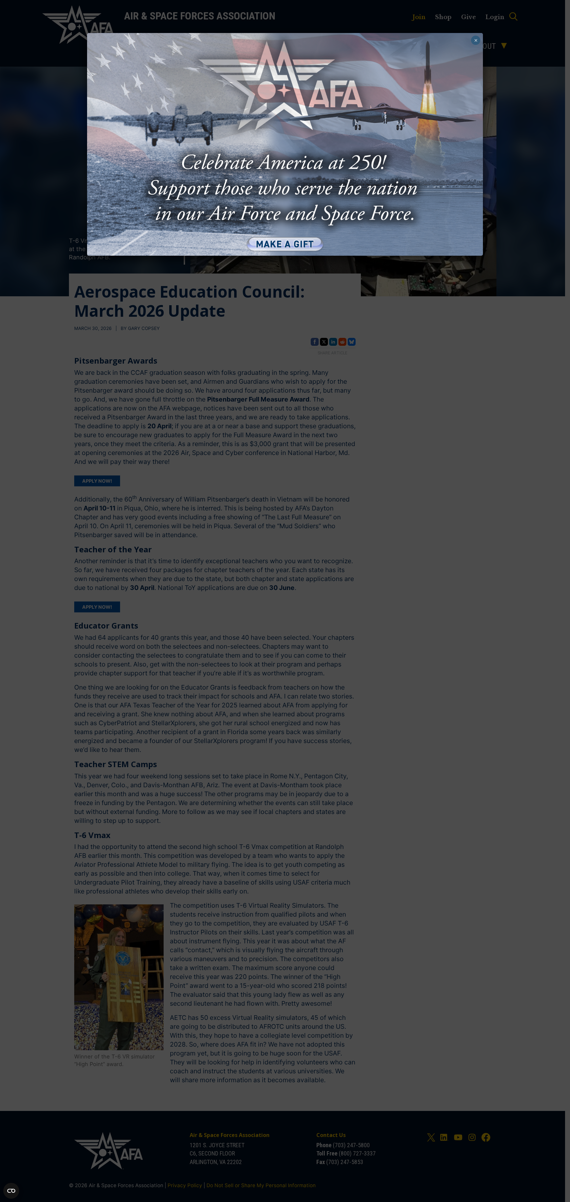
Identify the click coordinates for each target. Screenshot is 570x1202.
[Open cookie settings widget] (11, 1191)
